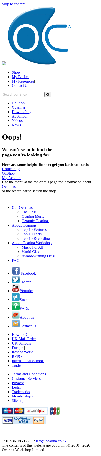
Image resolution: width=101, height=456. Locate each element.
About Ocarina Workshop (32, 243)
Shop (16, 72)
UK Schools (21, 343)
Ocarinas (18, 107)
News (16, 125)
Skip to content (13, 4)
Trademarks (21, 392)
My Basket (20, 77)
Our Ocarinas (22, 207)
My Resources (23, 81)
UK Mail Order (24, 339)
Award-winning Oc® (38, 256)
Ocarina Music (33, 216)
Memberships (22, 396)
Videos (17, 121)
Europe (17, 348)
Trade (16, 365)
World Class (31, 252)
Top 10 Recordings (36, 238)
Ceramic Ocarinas (35, 221)
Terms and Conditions (29, 374)
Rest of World (22, 352)
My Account (11, 178)
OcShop (18, 103)
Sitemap (18, 400)
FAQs (16, 260)
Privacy (18, 383)
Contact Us (20, 86)
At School (19, 116)
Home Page (11, 169)
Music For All (32, 247)
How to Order (23, 334)
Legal (16, 387)
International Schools (28, 361)
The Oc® (29, 212)
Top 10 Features (34, 230)
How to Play (21, 112)
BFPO (17, 356)
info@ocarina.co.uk (51, 441)
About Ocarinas (24, 225)
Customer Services (26, 378)
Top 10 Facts (32, 234)
